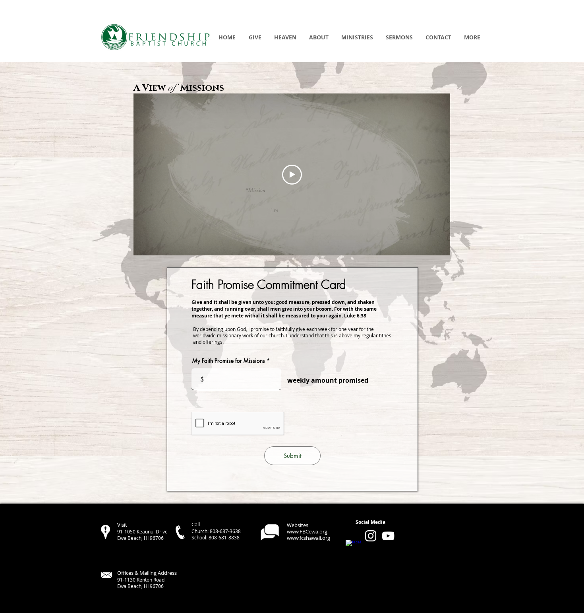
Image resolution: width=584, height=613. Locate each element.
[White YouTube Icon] (388, 535)
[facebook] (353, 547)
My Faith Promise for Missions (228, 361)
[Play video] (292, 175)
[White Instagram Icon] (370, 535)
